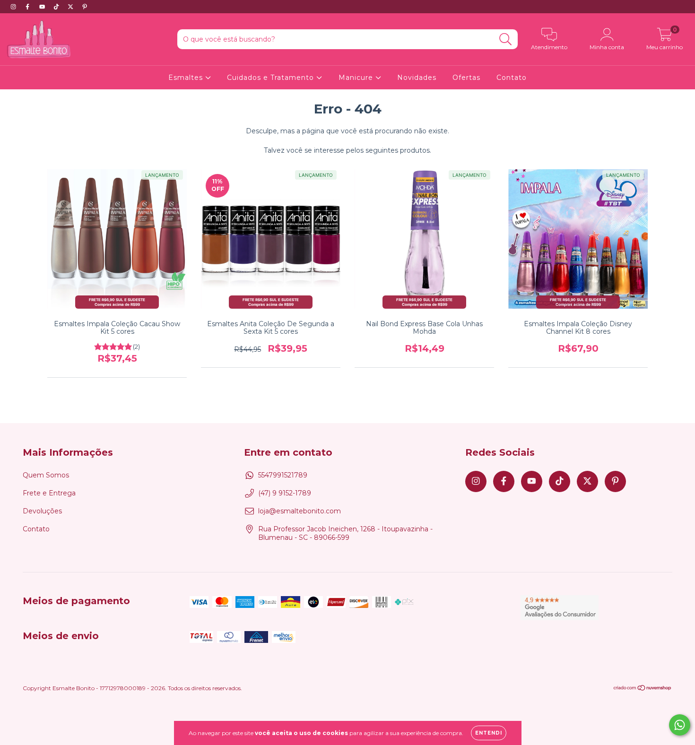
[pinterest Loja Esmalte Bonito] (84, 6)
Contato (511, 77)
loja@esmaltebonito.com (299, 511)
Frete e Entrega (49, 493)
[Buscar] (506, 39)
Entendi (488, 733)
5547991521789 (282, 475)
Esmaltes (186, 77)
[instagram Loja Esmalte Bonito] (14, 6)
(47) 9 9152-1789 (284, 493)
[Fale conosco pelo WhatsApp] (679, 725)
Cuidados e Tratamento (271, 77)
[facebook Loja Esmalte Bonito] (28, 6)
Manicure (357, 77)
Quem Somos (46, 475)
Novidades (416, 77)
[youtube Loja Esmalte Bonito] (43, 6)
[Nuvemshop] (642, 689)
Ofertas (466, 77)
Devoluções (42, 511)
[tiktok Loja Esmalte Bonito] (57, 6)
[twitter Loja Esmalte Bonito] (71, 6)
